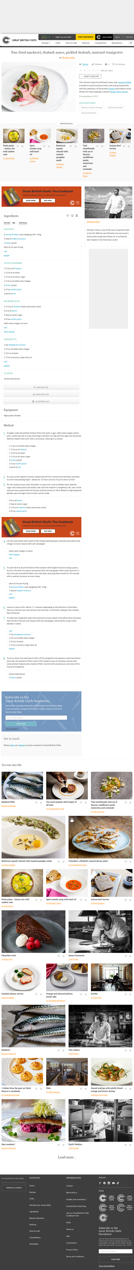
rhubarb (111, 88)
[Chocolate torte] (33, 931)
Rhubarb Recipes (115, 107)
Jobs (68, 1236)
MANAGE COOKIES (14, 1188)
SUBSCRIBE (21, 724)
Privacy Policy (72, 1250)
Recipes (32, 1192)
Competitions (35, 1237)
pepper (7, 255)
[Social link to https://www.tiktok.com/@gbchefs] (118, 1183)
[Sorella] (111, 977)
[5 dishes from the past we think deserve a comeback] (22, 1072)
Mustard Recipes (88, 112)
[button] (46, 43)
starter (125, 92)
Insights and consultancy (76, 1199)
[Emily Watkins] (100, 1120)
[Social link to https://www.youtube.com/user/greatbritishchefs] (113, 1183)
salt (5, 251)
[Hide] (67, 1072)
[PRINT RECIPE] (72, 216)
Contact (69, 1186)
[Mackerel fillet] (22, 786)
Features (32, 1224)
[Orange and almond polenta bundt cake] (67, 977)
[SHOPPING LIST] (77, 216)
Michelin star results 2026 (40, 1205)
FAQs (68, 1222)
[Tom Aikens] (100, 1026)
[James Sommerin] (100, 931)
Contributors (71, 1243)
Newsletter (33, 1244)
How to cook (34, 1231)
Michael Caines (68, 57)
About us (70, 1229)
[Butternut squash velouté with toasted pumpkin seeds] (67, 136)
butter (14, 311)
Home (31, 1185)
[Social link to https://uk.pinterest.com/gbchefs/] (104, 1183)
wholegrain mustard (17, 345)
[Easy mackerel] (33, 1120)
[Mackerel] (33, 1026)
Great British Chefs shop (76, 1206)
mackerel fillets (124, 82)
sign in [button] (13, 745)
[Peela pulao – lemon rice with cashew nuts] (13, 136)
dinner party (116, 92)
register (21, 745)
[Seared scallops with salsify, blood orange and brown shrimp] (111, 1072)
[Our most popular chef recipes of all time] (67, 786)
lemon (8, 243)
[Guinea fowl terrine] (120, 136)
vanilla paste (15, 289)
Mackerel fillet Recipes (91, 107)
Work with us (71, 1192)
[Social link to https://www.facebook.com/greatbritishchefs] (100, 1183)
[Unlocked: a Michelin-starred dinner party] (100, 837)
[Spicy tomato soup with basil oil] (40, 136)
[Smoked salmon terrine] (22, 977)
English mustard (19, 238)
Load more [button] (66, 1157)
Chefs (31, 1198)
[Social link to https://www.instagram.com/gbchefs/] (109, 1183)
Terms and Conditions (75, 1256)
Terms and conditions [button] (12, 728)
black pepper (9, 331)
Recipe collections (36, 1218)
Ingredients (34, 1211)
